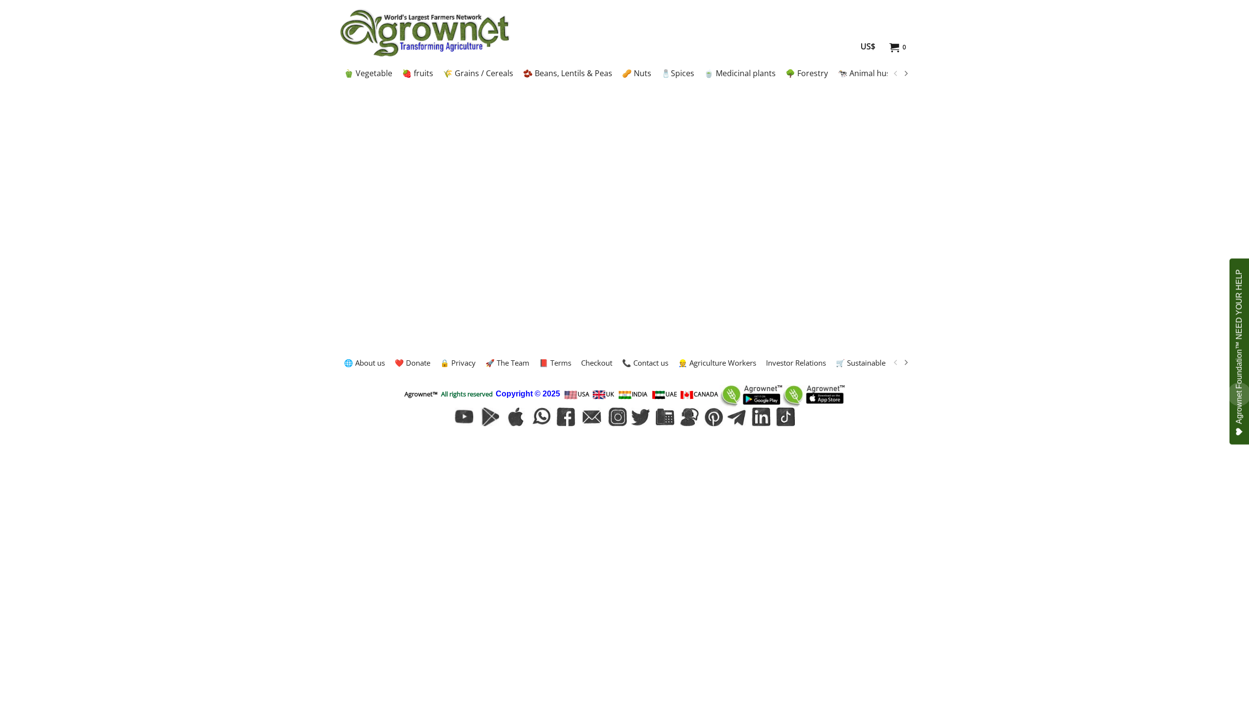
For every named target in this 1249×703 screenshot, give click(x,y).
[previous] (895, 73)
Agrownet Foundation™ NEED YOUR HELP (1239, 346)
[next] (905, 73)
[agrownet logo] (424, 33)
